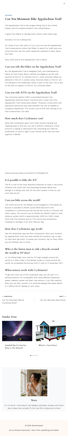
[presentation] (17, 331)
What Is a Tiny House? (48, 345)
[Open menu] (64, 3)
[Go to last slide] (5, 337)
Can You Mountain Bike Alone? (53, 298)
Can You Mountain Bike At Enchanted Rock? (13, 300)
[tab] (30, 355)
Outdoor (8, 15)
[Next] (63, 337)
